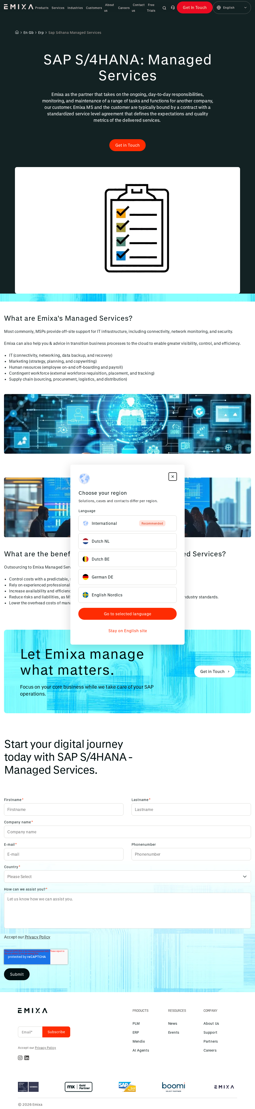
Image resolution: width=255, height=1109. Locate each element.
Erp (41, 32)
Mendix (138, 1041)
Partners (210, 1041)
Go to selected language (127, 613)
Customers (94, 7)
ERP (135, 1032)
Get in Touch (127, 145)
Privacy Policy (37, 936)
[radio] (127, 523)
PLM (136, 1023)
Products (42, 7)
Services (58, 7)
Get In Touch (195, 7)
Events (173, 1032)
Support (210, 1032)
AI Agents (140, 1050)
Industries (75, 7)
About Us (211, 1023)
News (172, 1023)
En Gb (28, 32)
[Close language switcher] (173, 477)
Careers (124, 7)
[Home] (17, 32)
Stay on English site (127, 630)
